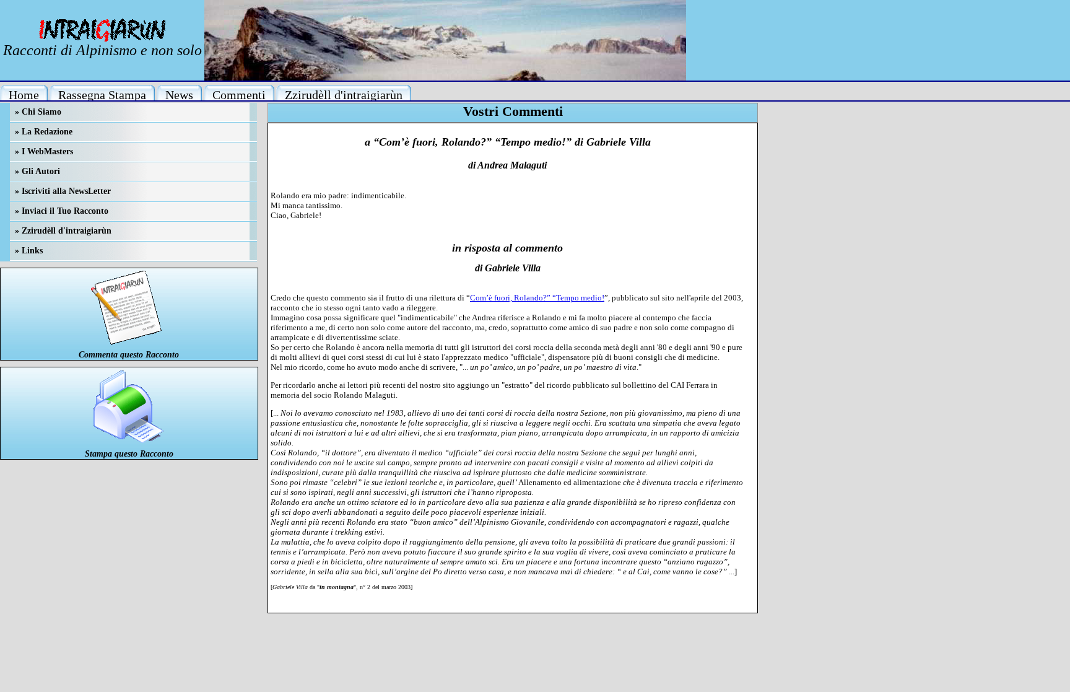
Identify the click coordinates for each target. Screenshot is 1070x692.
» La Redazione (43, 131)
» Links (29, 250)
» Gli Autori (37, 171)
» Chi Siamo (38, 111)
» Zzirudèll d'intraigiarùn (63, 230)
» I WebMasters (44, 151)
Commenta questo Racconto (129, 354)
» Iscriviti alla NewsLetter (63, 191)
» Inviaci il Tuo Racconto (61, 211)
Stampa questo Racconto (129, 453)
